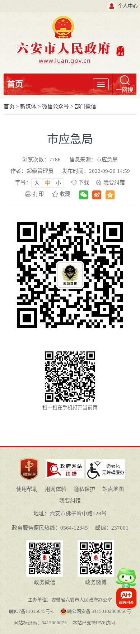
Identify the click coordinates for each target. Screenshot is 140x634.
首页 (15, 84)
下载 (83, 182)
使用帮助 (27, 489)
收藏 (65, 194)
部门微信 (85, 106)
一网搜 (124, 90)
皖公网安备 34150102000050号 (99, 611)
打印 (38, 194)
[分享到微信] (83, 194)
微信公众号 (55, 106)
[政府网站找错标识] (64, 462)
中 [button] (47, 183)
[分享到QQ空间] (110, 194)
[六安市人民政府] (70, 18)
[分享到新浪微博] (96, 194)
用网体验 (55, 489)
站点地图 (113, 489)
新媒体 (28, 106)
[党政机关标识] (29, 457)
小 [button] (58, 183)
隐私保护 (84, 489)
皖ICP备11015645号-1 (31, 611)
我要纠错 (114, 182)
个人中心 (128, 6)
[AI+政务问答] (126, 581)
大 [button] (36, 183)
